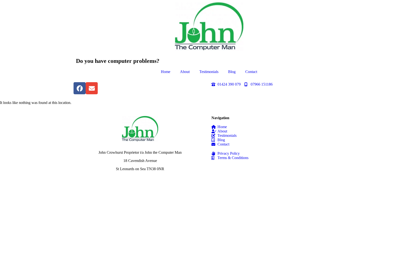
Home (165, 72)
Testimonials (208, 72)
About (185, 72)
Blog (232, 72)
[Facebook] (80, 88)
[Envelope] (92, 88)
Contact (251, 72)
